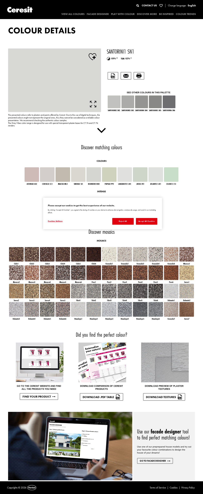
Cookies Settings (55, 221)
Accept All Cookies (146, 221)
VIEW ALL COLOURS (73, 14)
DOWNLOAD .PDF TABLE (98, 397)
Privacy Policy (188, 487)
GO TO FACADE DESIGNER (153, 460)
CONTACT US (149, 5)
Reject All (123, 221)
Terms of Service (158, 487)
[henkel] (31, 487)
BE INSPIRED (166, 14)
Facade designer (98, 14)
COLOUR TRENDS (186, 14)
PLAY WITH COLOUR (123, 14)
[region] (102, 213)
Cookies (174, 487)
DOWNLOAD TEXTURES (161, 397)
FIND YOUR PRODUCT (37, 396)
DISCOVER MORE (147, 14)
